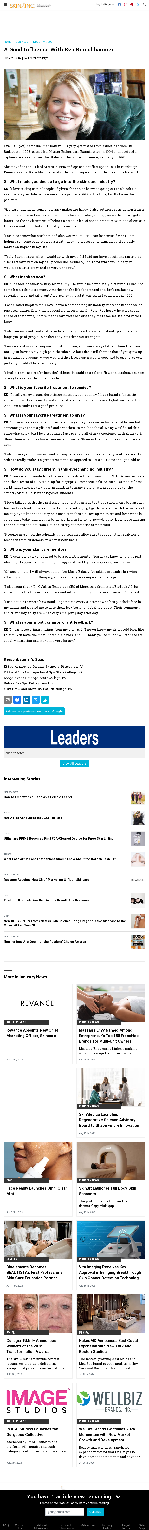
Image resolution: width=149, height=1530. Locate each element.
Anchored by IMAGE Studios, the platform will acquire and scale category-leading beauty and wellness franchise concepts (36, 1446)
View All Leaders (75, 763)
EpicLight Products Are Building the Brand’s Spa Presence (47, 900)
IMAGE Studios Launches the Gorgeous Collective (32, 1432)
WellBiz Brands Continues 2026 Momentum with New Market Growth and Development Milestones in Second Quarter (107, 1435)
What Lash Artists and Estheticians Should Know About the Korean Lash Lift (60, 859)
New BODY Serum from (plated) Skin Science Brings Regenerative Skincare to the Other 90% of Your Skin (65, 923)
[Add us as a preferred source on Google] (45, 700)
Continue (95, 1512)
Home (7, 42)
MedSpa (84, 1332)
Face (6, 895)
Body (6, 916)
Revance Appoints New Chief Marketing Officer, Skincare (46, 880)
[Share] (17, 700)
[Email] (8, 700)
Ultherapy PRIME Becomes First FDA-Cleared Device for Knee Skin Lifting (58, 838)
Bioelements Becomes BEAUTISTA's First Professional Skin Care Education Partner (34, 1272)
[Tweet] (36, 700)
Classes (11, 1259)
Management (11, 792)
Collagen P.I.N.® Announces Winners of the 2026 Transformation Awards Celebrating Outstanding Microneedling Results (31, 1346)
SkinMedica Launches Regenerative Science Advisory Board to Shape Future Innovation (109, 1120)
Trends (7, 854)
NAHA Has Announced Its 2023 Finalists (33, 818)
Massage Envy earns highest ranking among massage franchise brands (108, 1050)
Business (22, 42)
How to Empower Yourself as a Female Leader (38, 797)
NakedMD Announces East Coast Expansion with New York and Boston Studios (108, 1346)
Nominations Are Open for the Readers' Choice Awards (45, 942)
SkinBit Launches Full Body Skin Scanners (107, 1191)
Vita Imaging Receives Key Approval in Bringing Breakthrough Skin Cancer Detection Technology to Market (110, 1273)
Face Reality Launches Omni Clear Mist (36, 1191)
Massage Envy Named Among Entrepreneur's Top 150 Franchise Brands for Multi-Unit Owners (109, 1036)
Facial (10, 1332)
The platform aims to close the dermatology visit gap (103, 1203)
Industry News (42, 42)
